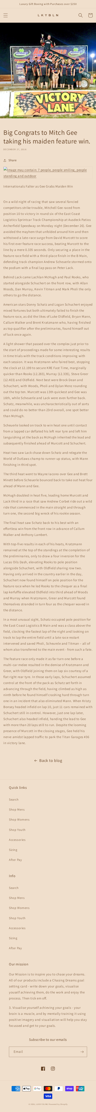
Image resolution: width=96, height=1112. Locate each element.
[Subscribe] (82, 1052)
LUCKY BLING (42, 1104)
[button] (5, 15)
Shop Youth (17, 830)
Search (14, 799)
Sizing (13, 850)
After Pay (15, 860)
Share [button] (12, 160)
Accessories (17, 840)
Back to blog (50, 760)
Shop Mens (17, 809)
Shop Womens (19, 819)
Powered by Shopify (58, 1104)
